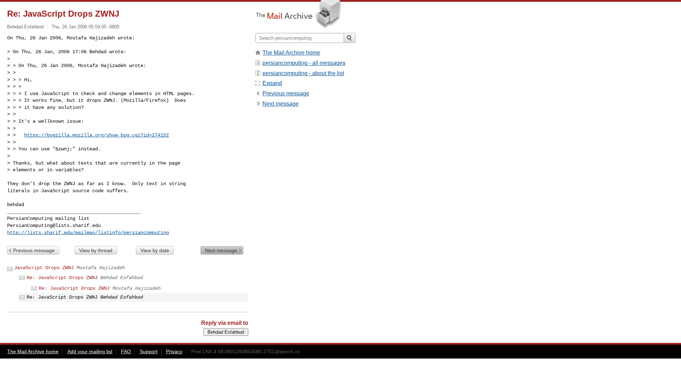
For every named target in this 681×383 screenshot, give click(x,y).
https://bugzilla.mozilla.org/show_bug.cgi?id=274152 (96, 135)
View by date (154, 250)
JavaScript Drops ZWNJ (44, 268)
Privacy (174, 351)
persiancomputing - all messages (303, 63)
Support (148, 351)
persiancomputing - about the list (303, 73)
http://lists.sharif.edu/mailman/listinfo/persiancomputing (88, 232)
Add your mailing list (89, 351)
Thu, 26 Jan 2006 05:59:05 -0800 (85, 26)
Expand (272, 83)
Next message (221, 250)
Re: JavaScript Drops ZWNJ (62, 278)
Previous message (34, 250)
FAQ (126, 351)
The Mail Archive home (291, 53)
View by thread (95, 250)
